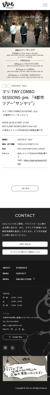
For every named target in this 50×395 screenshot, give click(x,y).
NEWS (6, 279)
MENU (6, 273)
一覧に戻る (25, 188)
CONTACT (21, 273)
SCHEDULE (21, 267)
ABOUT (6, 267)
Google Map (17, 337)
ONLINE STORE (24, 279)
